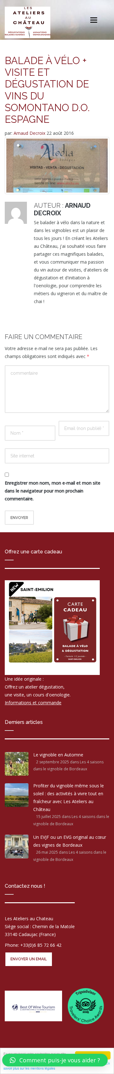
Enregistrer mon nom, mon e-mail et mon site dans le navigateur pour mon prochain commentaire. (52, 491)
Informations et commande (33, 703)
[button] (55, 1060)
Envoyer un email (28, 959)
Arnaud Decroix (30, 133)
